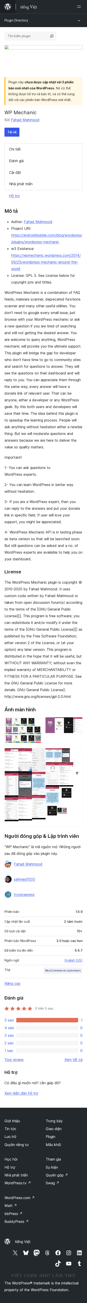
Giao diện (54, 1129)
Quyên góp (57, 1175)
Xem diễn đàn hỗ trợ (21, 1093)
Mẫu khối (53, 1144)
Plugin (50, 1136)
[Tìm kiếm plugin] (51, 36)
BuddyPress (16, 1221)
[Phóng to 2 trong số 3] (76, 723)
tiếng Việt (23, 1241)
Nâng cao (12, 983)
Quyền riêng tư (16, 1144)
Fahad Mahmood (25, 120)
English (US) (74, 960)
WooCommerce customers (63, 970)
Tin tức (10, 1129)
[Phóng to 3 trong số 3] (76, 754)
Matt (10, 1205)
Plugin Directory (16, 20)
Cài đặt (15, 172)
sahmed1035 (24, 879)
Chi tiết (15, 149)
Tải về (12, 132)
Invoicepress (24, 894)
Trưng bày (54, 1121)
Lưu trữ (10, 1136)
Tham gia (53, 1159)
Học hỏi (10, 1159)
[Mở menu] (80, 6)
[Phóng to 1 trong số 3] (35, 723)
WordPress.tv (17, 1183)
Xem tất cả (73, 1059)
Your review (14, 1059)
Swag (52, 1183)
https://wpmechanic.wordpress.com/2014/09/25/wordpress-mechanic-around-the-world (46, 262)
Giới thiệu (12, 1121)
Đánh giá (16, 161)
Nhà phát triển (21, 184)
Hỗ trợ (14, 196)
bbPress (13, 1213)
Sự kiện (52, 1167)
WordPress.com (19, 1197)
